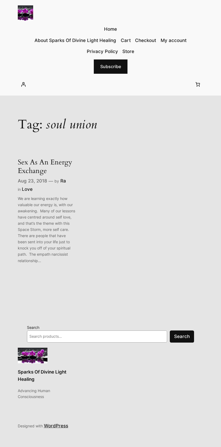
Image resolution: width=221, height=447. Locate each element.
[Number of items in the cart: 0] (197, 84)
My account (174, 40)
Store (128, 51)
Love (27, 189)
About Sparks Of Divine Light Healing (75, 40)
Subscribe (110, 66)
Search (33, 327)
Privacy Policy (102, 51)
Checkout (145, 40)
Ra (63, 181)
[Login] (23, 84)
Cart (126, 40)
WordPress (56, 425)
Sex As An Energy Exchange (45, 166)
